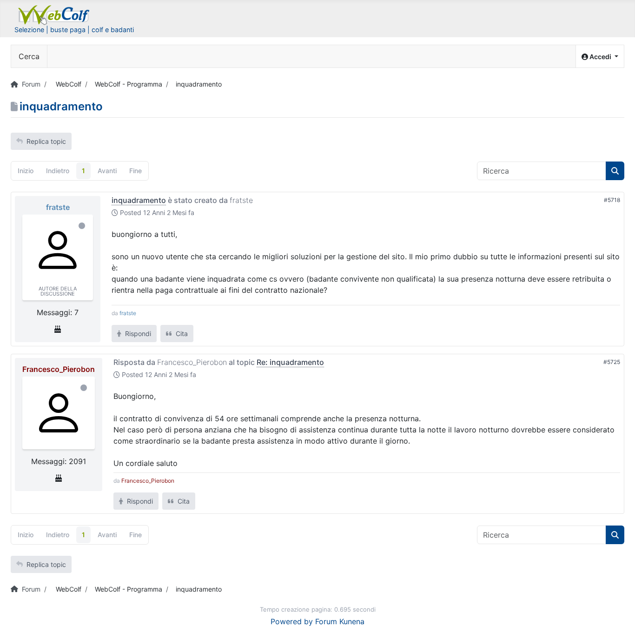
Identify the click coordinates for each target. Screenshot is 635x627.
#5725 (611, 361)
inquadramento (139, 200)
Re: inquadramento (290, 362)
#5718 (612, 199)
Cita (181, 333)
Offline (82, 225)
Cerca (29, 56)
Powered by (292, 621)
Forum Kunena (339, 621)
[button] (600, 56)
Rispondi (137, 333)
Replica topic (46, 141)
